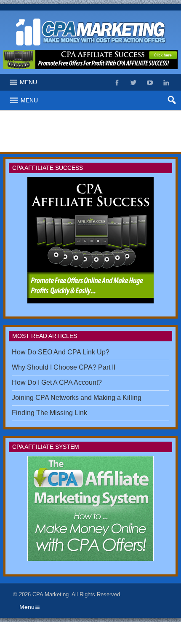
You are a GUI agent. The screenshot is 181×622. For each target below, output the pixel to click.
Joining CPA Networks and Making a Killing (76, 397)
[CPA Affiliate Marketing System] (90, 240)
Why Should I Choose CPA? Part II (63, 367)
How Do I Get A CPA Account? (57, 382)
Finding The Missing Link (49, 412)
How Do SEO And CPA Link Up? (60, 352)
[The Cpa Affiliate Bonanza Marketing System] (90, 508)
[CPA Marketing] (90, 17)
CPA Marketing (50, 594)
